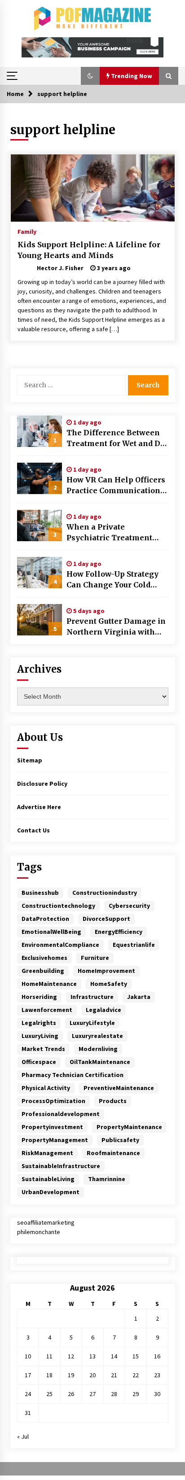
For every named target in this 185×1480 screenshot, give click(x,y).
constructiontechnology (58, 906)
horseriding (39, 997)
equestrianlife (134, 945)
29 (135, 1394)
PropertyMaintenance (129, 1127)
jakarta (138, 997)
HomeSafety (108, 984)
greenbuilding (43, 971)
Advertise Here (39, 807)
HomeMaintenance (49, 984)
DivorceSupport (106, 919)
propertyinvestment (52, 1127)
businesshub (40, 893)
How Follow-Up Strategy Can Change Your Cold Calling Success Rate (112, 579)
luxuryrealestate (97, 1036)
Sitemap (29, 760)
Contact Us (33, 830)
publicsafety (120, 1140)
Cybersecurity (129, 906)
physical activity (46, 1088)
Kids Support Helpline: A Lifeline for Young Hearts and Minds (89, 250)
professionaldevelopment (61, 1114)
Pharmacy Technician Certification (72, 1075)
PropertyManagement (55, 1140)
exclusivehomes (44, 958)
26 (71, 1394)
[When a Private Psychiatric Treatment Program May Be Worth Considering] (39, 525)
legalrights (39, 1023)
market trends (43, 1049)
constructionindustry (104, 893)
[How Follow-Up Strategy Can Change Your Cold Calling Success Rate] (39, 572)
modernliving (98, 1049)
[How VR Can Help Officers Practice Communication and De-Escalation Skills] (39, 478)
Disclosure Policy (42, 783)
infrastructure (92, 997)
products (113, 1101)
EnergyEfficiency (118, 932)
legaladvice (103, 1010)
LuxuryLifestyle (92, 1023)
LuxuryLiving (40, 1036)
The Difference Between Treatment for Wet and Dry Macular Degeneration (117, 438)
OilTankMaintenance (100, 1062)
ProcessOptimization (53, 1101)
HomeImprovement (106, 971)
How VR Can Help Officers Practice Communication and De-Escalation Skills (115, 485)
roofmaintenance (113, 1153)
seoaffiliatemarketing (46, 1222)
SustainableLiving (48, 1179)
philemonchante (38, 1232)
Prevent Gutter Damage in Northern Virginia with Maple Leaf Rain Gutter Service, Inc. (116, 627)
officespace (39, 1062)
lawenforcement (47, 1010)
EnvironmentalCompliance (60, 945)
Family (27, 231)
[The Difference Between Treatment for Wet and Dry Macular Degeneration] (39, 431)
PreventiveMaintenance (119, 1088)
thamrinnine (106, 1179)
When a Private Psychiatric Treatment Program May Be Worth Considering (111, 532)
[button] (90, 76)
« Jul (23, 1436)
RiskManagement (47, 1153)
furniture (95, 958)
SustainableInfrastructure (61, 1166)
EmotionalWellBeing (51, 932)
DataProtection (45, 919)
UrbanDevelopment (50, 1192)
